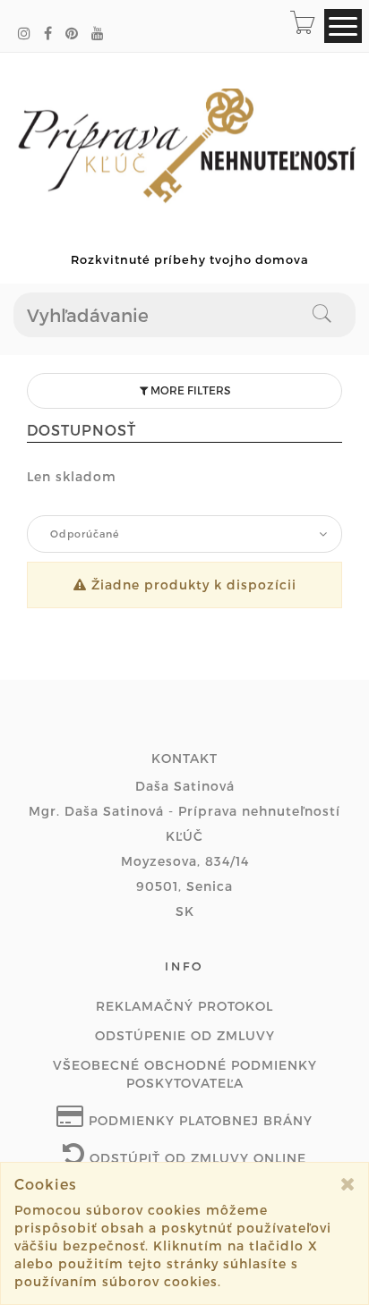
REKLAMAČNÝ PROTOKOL (184, 1005)
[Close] (348, 1183)
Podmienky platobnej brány (198, 1120)
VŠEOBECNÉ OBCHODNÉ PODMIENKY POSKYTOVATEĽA (185, 1073)
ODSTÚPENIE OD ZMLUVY (185, 1035)
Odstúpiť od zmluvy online (195, 1157)
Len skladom (71, 476)
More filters (189, 390)
